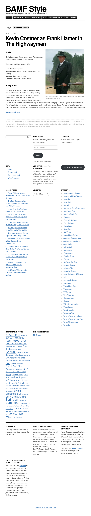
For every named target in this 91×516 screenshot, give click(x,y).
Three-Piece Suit (55, 121)
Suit (48, 121)
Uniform (66, 301)
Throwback (67, 289)
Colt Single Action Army (21, 124)
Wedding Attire (68, 310)
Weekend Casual (10, 411)
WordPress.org (13, 178)
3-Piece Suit (78, 121)
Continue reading (13, 112)
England (21, 360)
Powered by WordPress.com (45, 507)
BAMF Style (26, 8)
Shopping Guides (69, 271)
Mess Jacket (68, 253)
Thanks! (73, 17)
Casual (66, 205)
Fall (8, 363)
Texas (25, 126)
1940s (21, 338)
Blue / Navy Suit (17, 346)
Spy (16, 399)
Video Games (68, 307)
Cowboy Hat (26, 355)
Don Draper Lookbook (22, 17)
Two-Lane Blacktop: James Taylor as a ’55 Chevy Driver (17, 234)
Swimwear (67, 283)
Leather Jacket (17, 374)
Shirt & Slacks (10, 388)
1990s (13, 343)
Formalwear (67, 226)
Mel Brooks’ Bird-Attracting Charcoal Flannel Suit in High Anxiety (16, 272)
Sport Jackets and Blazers (73, 274)
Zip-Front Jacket (17, 417)
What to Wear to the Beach (73, 316)
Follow (38, 155)
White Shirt (46, 126)
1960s (15, 340)
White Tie (66, 325)
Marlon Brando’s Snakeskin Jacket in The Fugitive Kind (17, 210)
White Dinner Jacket (70, 322)
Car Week (18, 349)
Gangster (10, 368)
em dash (23, 465)
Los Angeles (20, 377)
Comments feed (14, 175)
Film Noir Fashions (70, 220)
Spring (21, 126)
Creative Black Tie (70, 214)
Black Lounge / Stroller (71, 193)
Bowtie (12, 349)
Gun (53, 124)
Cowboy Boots (33, 124)
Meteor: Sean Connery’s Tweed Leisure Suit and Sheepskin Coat (16, 264)
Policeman (67, 124)
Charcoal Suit (10, 124)
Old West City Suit (70, 262)
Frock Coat (67, 229)
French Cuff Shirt (14, 366)
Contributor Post (69, 211)
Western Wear (68, 313)
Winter (9, 416)
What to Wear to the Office (73, 319)
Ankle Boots (9, 346)
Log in (10, 169)
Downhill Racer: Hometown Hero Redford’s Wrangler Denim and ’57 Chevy (17, 248)
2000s (19, 343)
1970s (23, 340)
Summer (11, 402)
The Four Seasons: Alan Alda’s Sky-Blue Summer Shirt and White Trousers (17, 203)
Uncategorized (68, 298)
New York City (17, 379)
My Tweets (37, 335)
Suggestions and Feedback (58, 17)
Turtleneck (18, 406)
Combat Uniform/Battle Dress (74, 208)
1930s (72, 121)
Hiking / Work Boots (11, 372)
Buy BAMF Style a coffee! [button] (72, 167)
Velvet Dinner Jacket (70, 304)
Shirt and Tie (68, 268)
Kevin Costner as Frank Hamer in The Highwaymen (44, 40)
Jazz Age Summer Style (72, 238)
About (9, 17)
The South (11, 406)
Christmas (19, 352)
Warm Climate (20, 408)
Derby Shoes (19, 357)
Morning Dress (68, 256)
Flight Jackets (68, 223)
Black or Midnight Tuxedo (72, 196)
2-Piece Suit (13, 335)
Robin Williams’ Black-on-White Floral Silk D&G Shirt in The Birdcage (18, 195)
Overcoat (12, 383)
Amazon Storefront (78, 448)
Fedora (41, 124)
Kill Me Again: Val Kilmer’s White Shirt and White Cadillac (16, 228)
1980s (8, 343)
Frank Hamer (47, 124)
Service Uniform (69, 265)
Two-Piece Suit (68, 295)
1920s (11, 338)
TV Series (67, 292)
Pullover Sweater (25, 385)
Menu (44, 17)
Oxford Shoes (21, 382)
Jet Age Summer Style (71, 241)
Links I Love (36, 17)
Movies (44, 121)
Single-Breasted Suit (12, 126)
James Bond (21, 371)
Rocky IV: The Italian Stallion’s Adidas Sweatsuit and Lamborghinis (18, 241)
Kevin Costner (59, 124)
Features (66, 217)
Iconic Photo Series (70, 235)
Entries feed (12, 172)
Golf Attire (67, 232)
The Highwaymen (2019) (35, 126)
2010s (24, 343)
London (12, 377)
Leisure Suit (67, 247)
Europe (27, 360)
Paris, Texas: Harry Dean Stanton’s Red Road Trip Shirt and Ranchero (16, 216)
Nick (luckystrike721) (18, 121)
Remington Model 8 (77, 124)
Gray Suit (18, 369)
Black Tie (66, 199)
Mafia (8, 380)
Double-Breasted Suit (12, 360)
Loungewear (67, 250)
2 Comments (30, 121)
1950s (9, 340)
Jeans (8, 374)
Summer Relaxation (70, 280)
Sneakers (25, 394)
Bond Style (67, 202)
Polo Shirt (16, 386)
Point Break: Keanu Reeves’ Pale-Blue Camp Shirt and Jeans (17, 223)
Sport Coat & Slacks (16, 396)
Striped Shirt (22, 400)
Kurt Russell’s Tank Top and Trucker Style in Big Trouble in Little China (17, 256)
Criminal (9, 357)
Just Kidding (67, 244)
